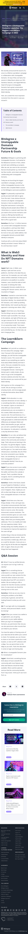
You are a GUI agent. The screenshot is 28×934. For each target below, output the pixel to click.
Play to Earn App (18, 849)
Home (3, 18)
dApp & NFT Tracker (19, 847)
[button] (21, 8)
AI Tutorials (3, 872)
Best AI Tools (4, 868)
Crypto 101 (17, 832)
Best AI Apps (3, 870)
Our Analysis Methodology (7, 890)
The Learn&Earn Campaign (12, 125)
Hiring (2, 900)
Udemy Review (4, 860)
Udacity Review (4, 854)
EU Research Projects (5, 892)
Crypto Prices (18, 834)
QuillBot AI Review (5, 876)
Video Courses (4, 843)
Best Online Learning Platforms (5, 831)
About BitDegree (4, 886)
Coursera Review (4, 858)
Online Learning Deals (6, 840)
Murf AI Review (4, 878)
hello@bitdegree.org (22, 931)
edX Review (3, 856)
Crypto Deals (18, 845)
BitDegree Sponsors (5, 898)
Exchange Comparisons (20, 856)
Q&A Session (9, 128)
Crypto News (18, 841)
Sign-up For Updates (14, 719)
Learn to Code (4, 845)
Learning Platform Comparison (5, 838)
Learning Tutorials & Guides (5, 834)
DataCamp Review (5, 852)
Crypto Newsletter (19, 836)
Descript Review (4, 880)
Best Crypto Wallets (19, 859)
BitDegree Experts (5, 888)
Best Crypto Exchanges (20, 854)
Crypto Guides (18, 839)
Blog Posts (8, 18)
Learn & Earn (18, 830)
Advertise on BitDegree (6, 896)
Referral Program (5, 894)
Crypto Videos (18, 843)
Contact (2, 902)
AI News (2, 874)
